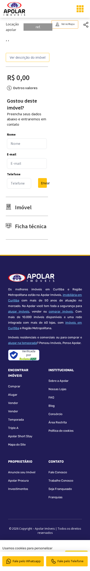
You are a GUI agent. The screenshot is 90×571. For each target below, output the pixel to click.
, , (7, 39)
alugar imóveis (18, 311)
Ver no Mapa (68, 24)
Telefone (14, 174)
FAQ (51, 397)
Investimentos (18, 489)
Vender (13, 403)
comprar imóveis (61, 311)
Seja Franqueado (60, 489)
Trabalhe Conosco (60, 480)
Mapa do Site (17, 444)
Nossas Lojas (57, 389)
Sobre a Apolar (58, 381)
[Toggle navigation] (80, 8)
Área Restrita (57, 422)
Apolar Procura (18, 480)
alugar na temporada (22, 343)
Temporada (16, 419)
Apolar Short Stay (20, 436)
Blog (51, 405)
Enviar (44, 183)
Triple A (13, 428)
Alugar (12, 394)
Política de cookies (61, 430)
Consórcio (55, 414)
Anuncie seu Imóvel (21, 472)
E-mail (11, 154)
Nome (11, 134)
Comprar (14, 386)
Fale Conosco (57, 472)
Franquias (55, 497)
